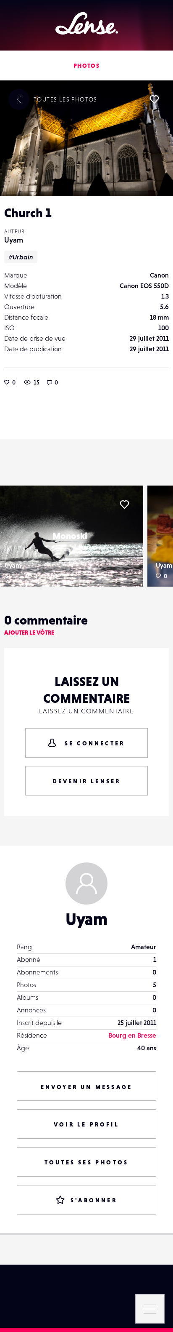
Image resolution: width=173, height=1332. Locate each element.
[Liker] (154, 99)
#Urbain (20, 257)
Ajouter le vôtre (29, 632)
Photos (86, 65)
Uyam (13, 239)
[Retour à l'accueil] (86, 23)
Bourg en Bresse (132, 1035)
